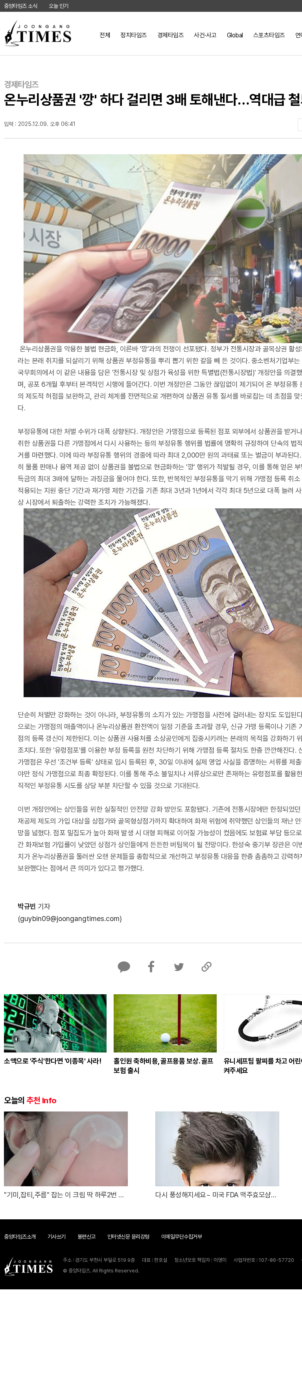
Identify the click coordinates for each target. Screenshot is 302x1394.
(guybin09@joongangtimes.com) (70, 918)
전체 (104, 35)
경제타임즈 (170, 35)
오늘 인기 (58, 6)
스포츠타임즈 (269, 35)
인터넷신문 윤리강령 (128, 1236)
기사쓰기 (57, 1236)
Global (235, 35)
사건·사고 (205, 35)
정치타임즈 (133, 35)
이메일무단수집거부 (181, 1236)
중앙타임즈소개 (20, 1236)
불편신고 (86, 1236)
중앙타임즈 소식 (20, 6)
